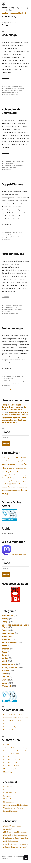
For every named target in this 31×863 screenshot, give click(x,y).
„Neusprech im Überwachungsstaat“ (15, 835)
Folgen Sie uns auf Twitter (12, 763)
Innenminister (18, 475)
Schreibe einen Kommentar (10, 94)
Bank (7, 461)
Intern (4, 646)
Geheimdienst (8, 633)
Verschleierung (6, 311)
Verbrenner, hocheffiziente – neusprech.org (15, 419)
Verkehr (5, 683)
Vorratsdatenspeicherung (8, 490)
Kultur (4, 655)
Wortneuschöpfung (14, 383)
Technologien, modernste (14, 421)
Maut (10, 167)
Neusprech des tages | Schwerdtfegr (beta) (12, 406)
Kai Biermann (7, 86)
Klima (13, 165)
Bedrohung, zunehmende (14, 408)
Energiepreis (5, 92)
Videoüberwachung (22, 487)
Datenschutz (20, 464)
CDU (9, 464)
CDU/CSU (12, 464)
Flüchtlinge (6, 472)
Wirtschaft (17, 490)
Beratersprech (8, 790)
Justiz (4, 652)
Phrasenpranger (8, 802)
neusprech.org (8, 8)
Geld (18, 472)
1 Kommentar (7, 169)
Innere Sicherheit (9, 642)
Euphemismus (7, 165)
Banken (11, 461)
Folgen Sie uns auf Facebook (12, 757)
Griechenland (23, 472)
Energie (5, 88)
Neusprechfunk (16, 13)
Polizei (14, 484)
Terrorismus (12, 487)
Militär (5, 661)
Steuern (5, 487)
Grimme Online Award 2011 (12, 715)
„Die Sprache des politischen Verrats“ (15, 832)
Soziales (5, 670)
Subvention (21, 237)
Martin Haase (7, 161)
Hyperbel (12, 475)
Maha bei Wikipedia (10, 769)
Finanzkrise (24, 468)
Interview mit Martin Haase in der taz (15, 718)
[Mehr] (25, 13)
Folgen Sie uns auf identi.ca (12, 760)
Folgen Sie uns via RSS (11, 766)
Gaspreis (11, 92)
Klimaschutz (19, 478)
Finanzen (10, 88)
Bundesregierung (8, 90)
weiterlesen (6, 78)
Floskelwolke (7, 799)
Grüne (6, 383)
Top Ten (5, 677)
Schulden (21, 484)
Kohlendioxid (19, 165)
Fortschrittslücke (13, 253)
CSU (16, 464)
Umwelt (10, 163)
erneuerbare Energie (19, 381)
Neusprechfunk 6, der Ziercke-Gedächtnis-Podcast (15, 413)
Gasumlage (9, 35)
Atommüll (14, 309)
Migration (10, 481)
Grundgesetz (5, 475)
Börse (6, 464)
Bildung (5, 619)
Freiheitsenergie (12, 328)
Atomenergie (7, 309)
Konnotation (5, 167)
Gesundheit (7, 639)
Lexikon (5, 13)
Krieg (16, 92)
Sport (4, 673)
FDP (3, 383)
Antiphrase (11, 458)
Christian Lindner (8, 381)
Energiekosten (18, 90)
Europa (16, 468)
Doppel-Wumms (12, 184)
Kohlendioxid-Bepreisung (11, 111)
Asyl (16, 458)
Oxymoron (24, 481)
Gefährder (13, 472)
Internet (11, 478)
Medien (25, 478)
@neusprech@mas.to (18, 555)
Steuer (14, 167)
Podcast (8, 484)
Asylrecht (22, 458)
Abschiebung (5, 458)
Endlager (19, 309)
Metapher (4, 481)
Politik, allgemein (19, 88)
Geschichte (7, 636)
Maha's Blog (7, 772)
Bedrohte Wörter (8, 787)
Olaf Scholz (14, 237)
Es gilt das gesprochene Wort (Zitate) (15, 626)
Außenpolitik (7, 615)
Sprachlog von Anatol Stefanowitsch (15, 805)
